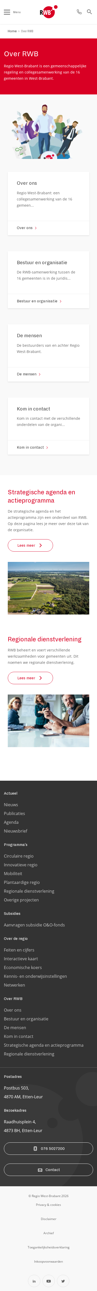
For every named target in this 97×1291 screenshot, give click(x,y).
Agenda (11, 822)
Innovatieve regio (21, 865)
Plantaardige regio (22, 882)
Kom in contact (18, 1036)
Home (12, 31)
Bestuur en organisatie (26, 1019)
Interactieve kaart (21, 959)
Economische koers (23, 967)
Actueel (10, 793)
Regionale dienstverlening (29, 891)
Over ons (12, 1010)
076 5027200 (53, 1149)
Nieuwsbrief (15, 831)
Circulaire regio (19, 856)
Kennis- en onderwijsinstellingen (35, 976)
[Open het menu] (7, 12)
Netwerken (14, 985)
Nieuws (11, 805)
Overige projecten (21, 900)
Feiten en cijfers (19, 950)
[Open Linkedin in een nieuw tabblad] (34, 1281)
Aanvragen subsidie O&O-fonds (34, 925)
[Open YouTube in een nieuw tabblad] (48, 1281)
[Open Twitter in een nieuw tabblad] (63, 1281)
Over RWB (27, 31)
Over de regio (16, 939)
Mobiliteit (13, 873)
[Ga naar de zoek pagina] (89, 12)
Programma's (15, 845)
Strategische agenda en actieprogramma (44, 1045)
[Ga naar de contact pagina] (79, 12)
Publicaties (14, 813)
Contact (53, 1170)
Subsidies (12, 913)
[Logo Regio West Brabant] (57, 12)
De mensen (15, 1027)
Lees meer (26, 545)
